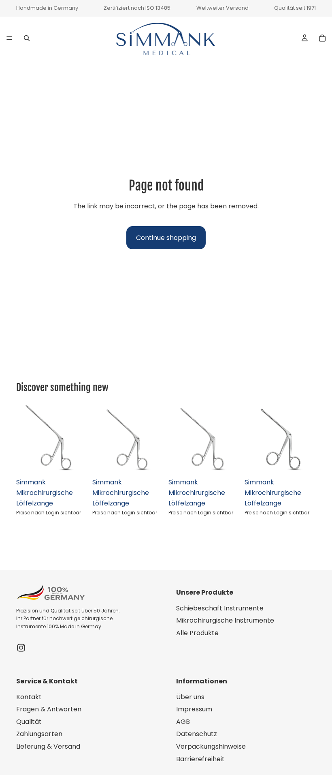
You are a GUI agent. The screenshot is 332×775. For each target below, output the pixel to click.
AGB (183, 721)
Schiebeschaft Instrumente (220, 608)
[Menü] (9, 38)
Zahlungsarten (39, 734)
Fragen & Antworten (48, 709)
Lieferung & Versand (48, 746)
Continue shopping (166, 237)
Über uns (190, 697)
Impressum (194, 709)
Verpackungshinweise (211, 746)
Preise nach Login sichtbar (48, 512)
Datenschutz (196, 734)
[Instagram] (21, 648)
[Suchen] (27, 38)
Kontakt (29, 697)
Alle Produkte (197, 633)
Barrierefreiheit (200, 759)
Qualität (29, 721)
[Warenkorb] (322, 38)
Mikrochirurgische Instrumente (225, 620)
